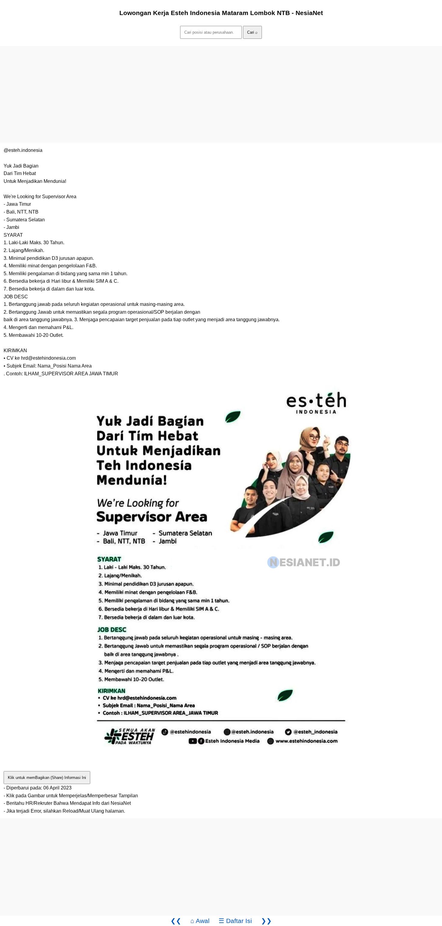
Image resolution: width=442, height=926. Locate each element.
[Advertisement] (180, 88)
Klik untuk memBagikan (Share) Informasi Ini (47, 777)
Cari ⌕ (252, 32)
